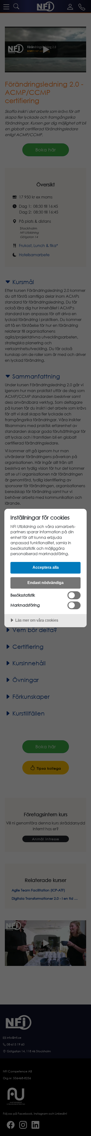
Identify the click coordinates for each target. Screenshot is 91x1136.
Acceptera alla (46, 567)
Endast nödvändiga (45, 582)
